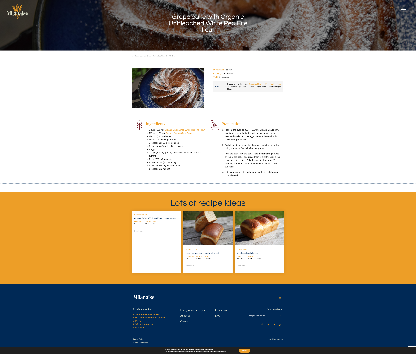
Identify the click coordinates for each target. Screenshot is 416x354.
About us (185, 315)
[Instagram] (268, 325)
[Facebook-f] (262, 325)
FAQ (217, 315)
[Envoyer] (280, 315)
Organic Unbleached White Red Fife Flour (265, 84)
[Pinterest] (280, 325)
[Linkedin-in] (274, 325)
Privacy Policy (138, 339)
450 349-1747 (139, 327)
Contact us (221, 310)
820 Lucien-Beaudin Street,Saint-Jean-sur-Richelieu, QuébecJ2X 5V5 (149, 317)
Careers (184, 321)
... (132, 56)
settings (223, 352)
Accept (244, 351)
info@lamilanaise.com (143, 324)
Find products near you (193, 310)
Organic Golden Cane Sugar (179, 133)
